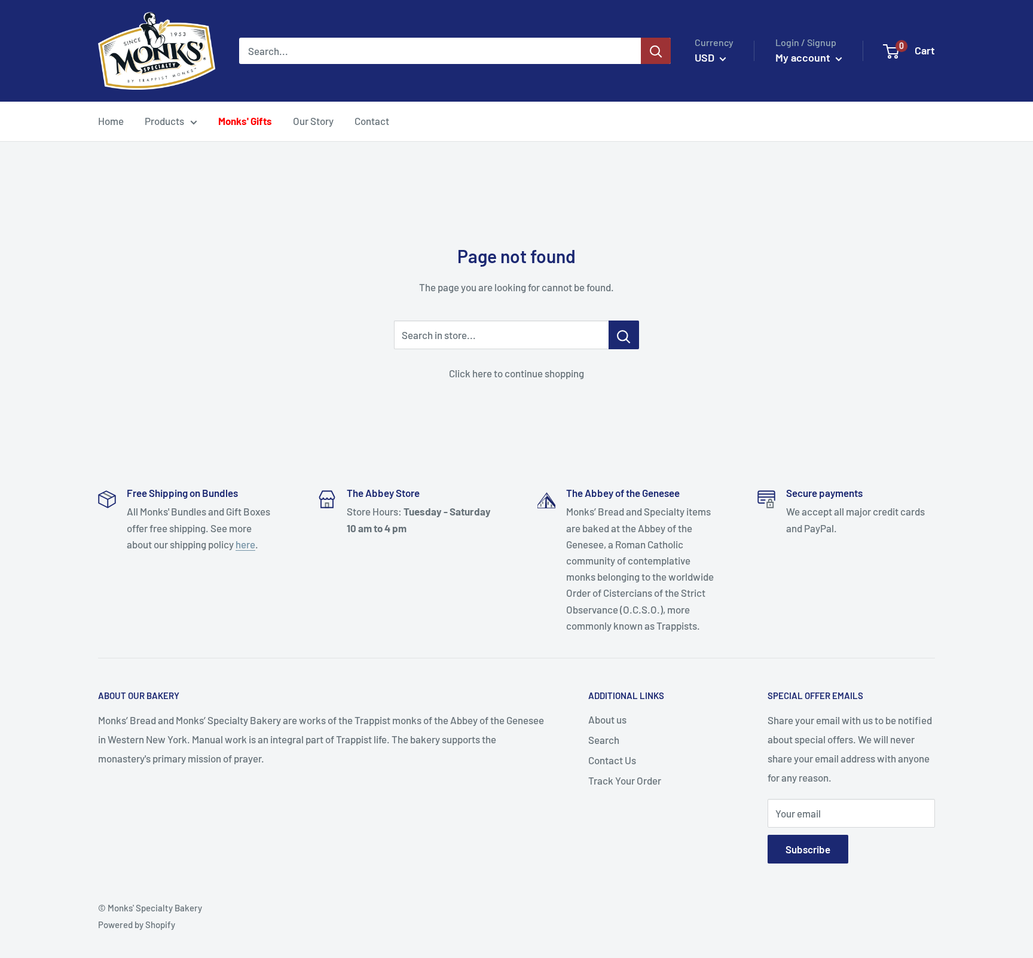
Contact (371, 121)
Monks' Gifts (245, 121)
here (245, 544)
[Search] (656, 51)
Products (164, 121)
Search (603, 740)
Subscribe (808, 849)
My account (804, 57)
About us (607, 719)
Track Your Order (624, 780)
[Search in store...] (624, 335)
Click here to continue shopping (516, 373)
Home (111, 121)
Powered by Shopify (136, 924)
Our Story (313, 121)
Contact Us (612, 760)
